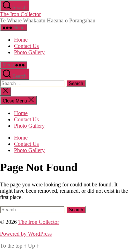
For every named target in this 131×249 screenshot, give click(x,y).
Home (21, 40)
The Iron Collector (20, 14)
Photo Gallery (29, 52)
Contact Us (26, 46)
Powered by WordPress (26, 234)
